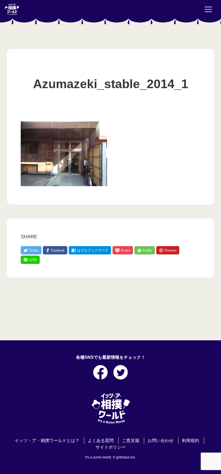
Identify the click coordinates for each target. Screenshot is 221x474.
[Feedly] (144, 250)
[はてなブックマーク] (90, 250)
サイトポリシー (111, 447)
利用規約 (190, 440)
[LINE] (30, 260)
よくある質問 (101, 440)
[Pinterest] (167, 250)
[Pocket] (123, 250)
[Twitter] (31, 250)
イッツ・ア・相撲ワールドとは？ (47, 440)
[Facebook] (55, 250)
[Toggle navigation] (208, 9)
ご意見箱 (130, 440)
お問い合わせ (161, 440)
